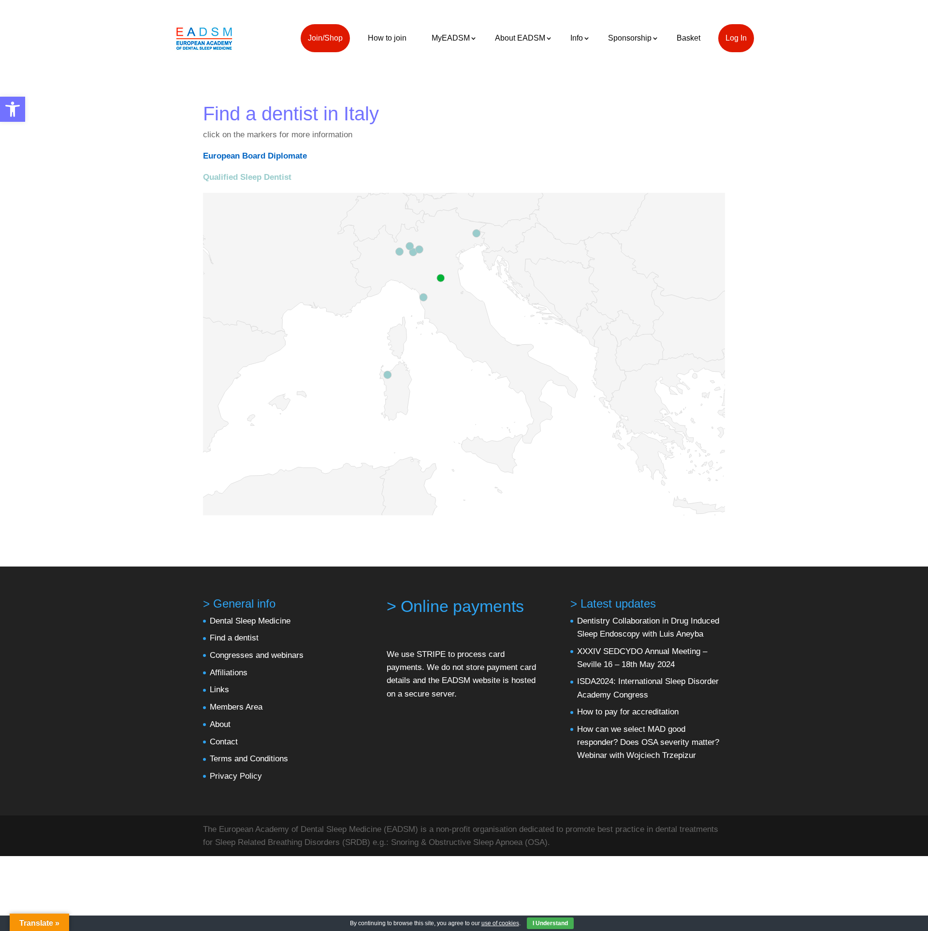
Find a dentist (234, 637)
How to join (387, 38)
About (220, 724)
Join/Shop (325, 38)
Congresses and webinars (257, 655)
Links (219, 689)
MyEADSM (451, 38)
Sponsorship (630, 38)
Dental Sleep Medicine (250, 621)
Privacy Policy (236, 776)
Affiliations (228, 672)
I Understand (550, 923)
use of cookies (500, 923)
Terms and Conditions (249, 758)
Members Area (236, 707)
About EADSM (520, 38)
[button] (12, 109)
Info (576, 38)
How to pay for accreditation (628, 711)
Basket (688, 38)
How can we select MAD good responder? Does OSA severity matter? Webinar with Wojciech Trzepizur (648, 742)
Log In (736, 38)
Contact (224, 741)
